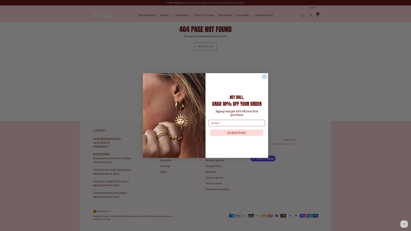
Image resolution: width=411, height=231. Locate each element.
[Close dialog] (265, 77)
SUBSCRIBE (236, 133)
